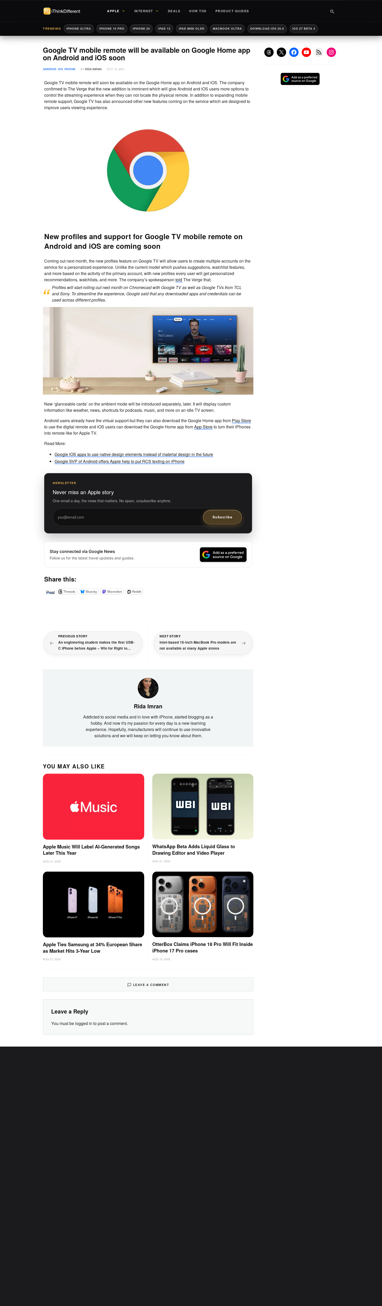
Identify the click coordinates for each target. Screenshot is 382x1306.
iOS (60, 69)
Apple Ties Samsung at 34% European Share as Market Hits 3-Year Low (92, 947)
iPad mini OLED (192, 28)
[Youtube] (306, 52)
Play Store (241, 420)
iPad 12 (164, 28)
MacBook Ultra (227, 28)
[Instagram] (331, 52)
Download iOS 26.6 (267, 28)
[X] (281, 52)
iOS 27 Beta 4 (303, 28)
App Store (203, 427)
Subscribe (223, 516)
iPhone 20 (141, 28)
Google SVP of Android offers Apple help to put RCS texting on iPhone (120, 461)
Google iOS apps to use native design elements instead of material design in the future (134, 454)
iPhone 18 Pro (111, 28)
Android (49, 69)
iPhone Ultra (79, 28)
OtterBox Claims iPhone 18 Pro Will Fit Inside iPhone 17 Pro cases (202, 947)
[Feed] (319, 52)
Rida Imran (93, 69)
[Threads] (269, 52)
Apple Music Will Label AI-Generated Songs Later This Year (91, 850)
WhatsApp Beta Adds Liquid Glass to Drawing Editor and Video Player (193, 849)
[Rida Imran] (148, 687)
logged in (83, 1023)
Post (50, 591)
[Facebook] (294, 52)
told (178, 280)
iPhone (69, 69)
